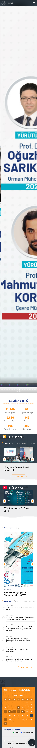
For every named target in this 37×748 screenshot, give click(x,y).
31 (5, 723)
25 (10, 719)
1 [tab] (2, 390)
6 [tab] (15, 390)
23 (31, 715)
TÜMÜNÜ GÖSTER (26, 667)
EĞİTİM (17, 443)
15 (27, 711)
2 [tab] (5, 390)
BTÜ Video (15, 488)
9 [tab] (22, 390)
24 (5, 719)
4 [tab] (10, 390)
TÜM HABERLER (18, 476)
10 (5, 711)
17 (5, 715)
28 (23, 719)
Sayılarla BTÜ (18, 400)
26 (14, 719)
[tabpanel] (18, 196)
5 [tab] (12, 390)
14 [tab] (35, 390)
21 (23, 715)
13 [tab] (32, 390)
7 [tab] (17, 390)
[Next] (32, 459)
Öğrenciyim (5, 384)
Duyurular (8, 601)
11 (10, 711)
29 (27, 719)
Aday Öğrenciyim (32, 384)
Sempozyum (9, 528)
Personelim (13, 384)
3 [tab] (7, 390)
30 (31, 719)
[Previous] (4, 459)
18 (10, 715)
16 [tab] (20, 391)
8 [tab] (20, 390)
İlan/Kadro (32, 601)
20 (18, 715)
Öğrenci (16, 601)
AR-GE (24, 443)
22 (27, 715)
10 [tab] (25, 390)
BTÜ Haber (14, 437)
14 (23, 711)
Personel (24, 601)
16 (31, 711)
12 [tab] (30, 390)
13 (18, 711)
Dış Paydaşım (22, 384)
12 (14, 711)
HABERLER (8, 443)
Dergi (17, 528)
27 (18, 719)
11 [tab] (27, 390)
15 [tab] (17, 391)
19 (14, 715)
